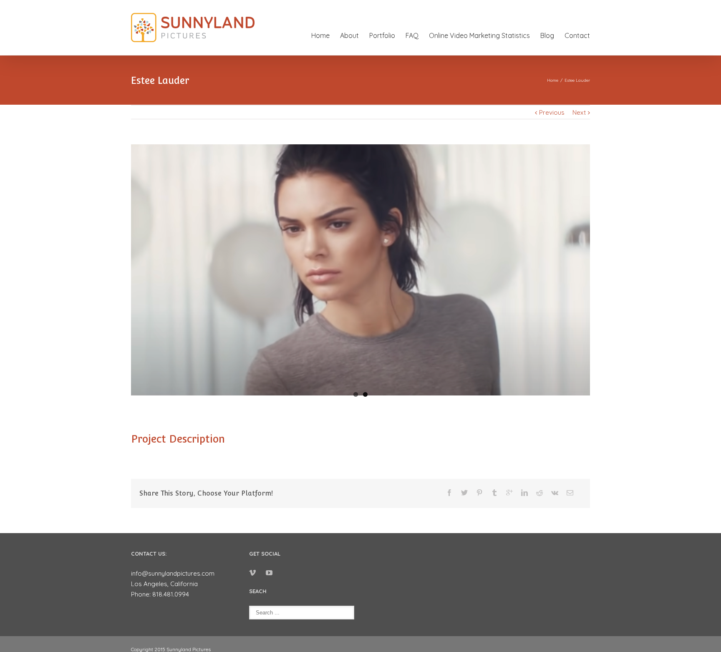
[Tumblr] (494, 492)
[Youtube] (269, 572)
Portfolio (382, 35)
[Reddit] (539, 492)
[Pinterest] (479, 492)
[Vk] (554, 492)
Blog (547, 35)
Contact (577, 35)
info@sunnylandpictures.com (172, 573)
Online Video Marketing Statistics (479, 35)
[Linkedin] (524, 492)
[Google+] (509, 492)
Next (579, 112)
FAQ (412, 35)
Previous (552, 112)
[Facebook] (449, 492)
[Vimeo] (252, 572)
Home (320, 35)
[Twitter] (464, 492)
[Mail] (570, 492)
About (349, 35)
